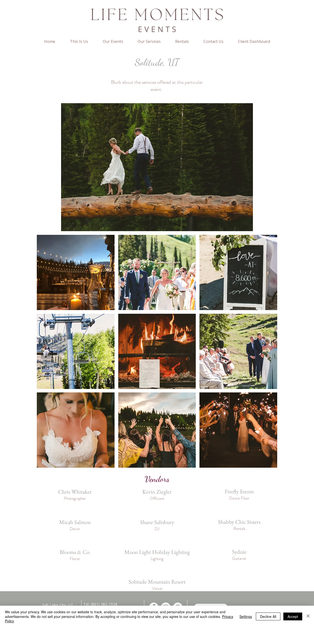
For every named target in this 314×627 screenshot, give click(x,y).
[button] (76, 272)
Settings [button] (245, 616)
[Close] (308, 616)
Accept (293, 616)
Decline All (268, 616)
